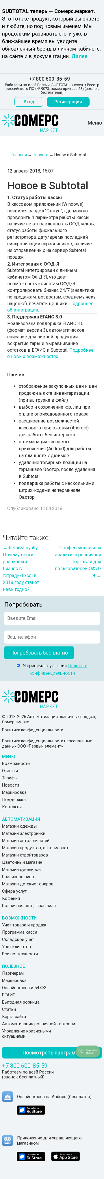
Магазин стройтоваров (25, 855)
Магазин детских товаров (27, 884)
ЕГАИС (9, 995)
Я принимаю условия (53, 669)
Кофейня (11, 898)
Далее (79, 56)
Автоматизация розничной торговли (38, 1023)
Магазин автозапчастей (25, 840)
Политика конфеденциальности (32, 730)
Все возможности (20, 953)
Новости (10, 785)
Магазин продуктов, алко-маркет (35, 847)
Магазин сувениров (21, 869)
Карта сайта (14, 1016)
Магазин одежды (19, 826)
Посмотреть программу (52, 1053)
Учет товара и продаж (24, 925)
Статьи (9, 1009)
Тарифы (10, 778)
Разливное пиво (18, 876)
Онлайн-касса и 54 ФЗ (24, 987)
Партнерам (13, 973)
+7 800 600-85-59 (49, 78)
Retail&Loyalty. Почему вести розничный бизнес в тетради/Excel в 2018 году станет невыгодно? (21, 568)
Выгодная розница (21, 1002)
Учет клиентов (16, 946)
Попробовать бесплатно (39, 653)
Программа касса (19, 932)
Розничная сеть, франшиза (29, 905)
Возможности (16, 763)
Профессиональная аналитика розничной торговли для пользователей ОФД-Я (78, 561)
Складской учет (18, 939)
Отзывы (10, 770)
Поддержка (14, 799)
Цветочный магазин (22, 862)
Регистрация (68, 101)
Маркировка (14, 792)
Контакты (12, 806)
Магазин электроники (23, 833)
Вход (29, 101)
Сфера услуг (14, 891)
